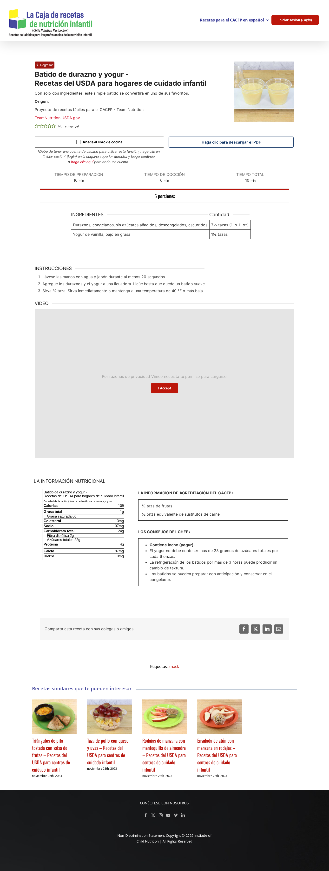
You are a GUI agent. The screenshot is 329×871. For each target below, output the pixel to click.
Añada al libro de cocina (102, 142)
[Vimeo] (176, 815)
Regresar (46, 65)
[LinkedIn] (267, 629)
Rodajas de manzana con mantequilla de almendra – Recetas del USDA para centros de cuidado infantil (164, 755)
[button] (37, 126)
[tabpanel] (165, 222)
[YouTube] (168, 815)
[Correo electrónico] (278, 629)
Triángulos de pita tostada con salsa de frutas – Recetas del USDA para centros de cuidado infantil (51, 755)
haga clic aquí (82, 162)
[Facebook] (244, 629)
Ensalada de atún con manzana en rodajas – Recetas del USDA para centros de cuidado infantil (217, 755)
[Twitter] (255, 629)
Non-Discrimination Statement (141, 835)
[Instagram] (161, 815)
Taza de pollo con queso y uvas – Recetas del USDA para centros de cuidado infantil (108, 751)
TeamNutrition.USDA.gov (57, 117)
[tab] (164, 195)
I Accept (164, 388)
